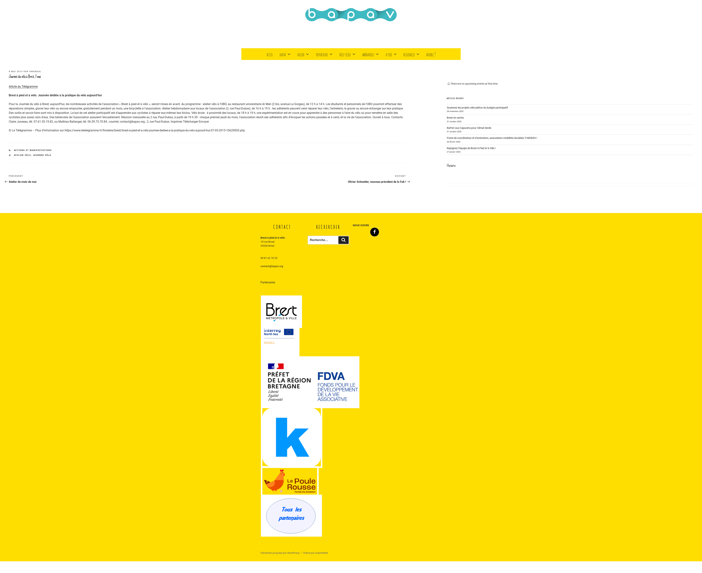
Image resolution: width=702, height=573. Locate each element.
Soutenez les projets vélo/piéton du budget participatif (477, 107)
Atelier (300, 54)
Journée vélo (42, 155)
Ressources (409, 54)
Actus (270, 54)
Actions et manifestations (33, 150)
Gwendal (35, 71)
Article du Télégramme (23, 86)
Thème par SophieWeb (315, 552)
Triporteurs (322, 54)
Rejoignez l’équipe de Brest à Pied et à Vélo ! (471, 148)
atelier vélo (22, 155)
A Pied (389, 54)
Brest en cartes (455, 117)
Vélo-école (345, 54)
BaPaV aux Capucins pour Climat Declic (469, 127)
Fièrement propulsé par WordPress (280, 552)
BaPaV (283, 54)
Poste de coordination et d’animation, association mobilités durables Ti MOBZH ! (492, 137)
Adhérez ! (431, 54)
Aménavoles (368, 54)
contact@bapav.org (272, 266)
